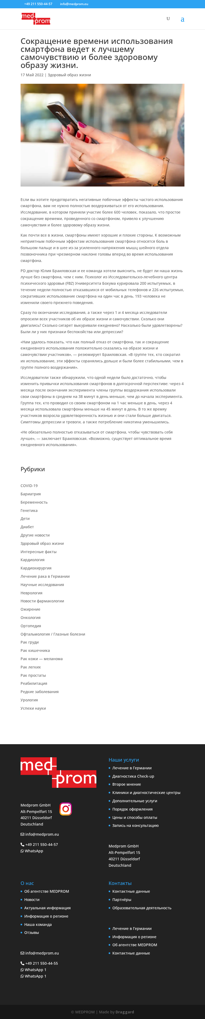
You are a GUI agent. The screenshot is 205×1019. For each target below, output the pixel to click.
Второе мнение (126, 784)
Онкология (31, 617)
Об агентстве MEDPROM (46, 891)
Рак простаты (33, 675)
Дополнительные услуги (134, 800)
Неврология (31, 592)
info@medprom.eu (42, 834)
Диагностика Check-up (133, 776)
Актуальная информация (47, 907)
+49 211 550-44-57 (38, 4)
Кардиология (33, 559)
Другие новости (35, 535)
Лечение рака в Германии (45, 576)
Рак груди (30, 642)
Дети (25, 518)
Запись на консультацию (135, 825)
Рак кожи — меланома (42, 658)
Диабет (27, 526)
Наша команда (38, 924)
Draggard (125, 1011)
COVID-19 (29, 485)
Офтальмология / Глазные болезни (53, 634)
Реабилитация (34, 683)
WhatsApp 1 (35, 969)
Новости (32, 899)
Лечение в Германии (132, 767)
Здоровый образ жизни (69, 74)
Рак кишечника (35, 650)
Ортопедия (31, 625)
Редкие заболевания (40, 691)
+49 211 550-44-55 (41, 963)
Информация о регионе (46, 916)
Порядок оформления (132, 809)
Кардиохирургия (36, 568)
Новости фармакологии (42, 600)
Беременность (34, 502)
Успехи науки (33, 708)
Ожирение (30, 609)
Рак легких (31, 667)
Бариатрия (31, 493)
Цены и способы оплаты (134, 817)
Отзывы (31, 932)
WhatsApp (33, 850)
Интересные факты (39, 551)
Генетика (29, 510)
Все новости (42, 724)
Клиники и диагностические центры (146, 792)
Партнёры (121, 899)
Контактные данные (131, 891)
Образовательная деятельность (141, 907)
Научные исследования (42, 584)
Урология (29, 699)
